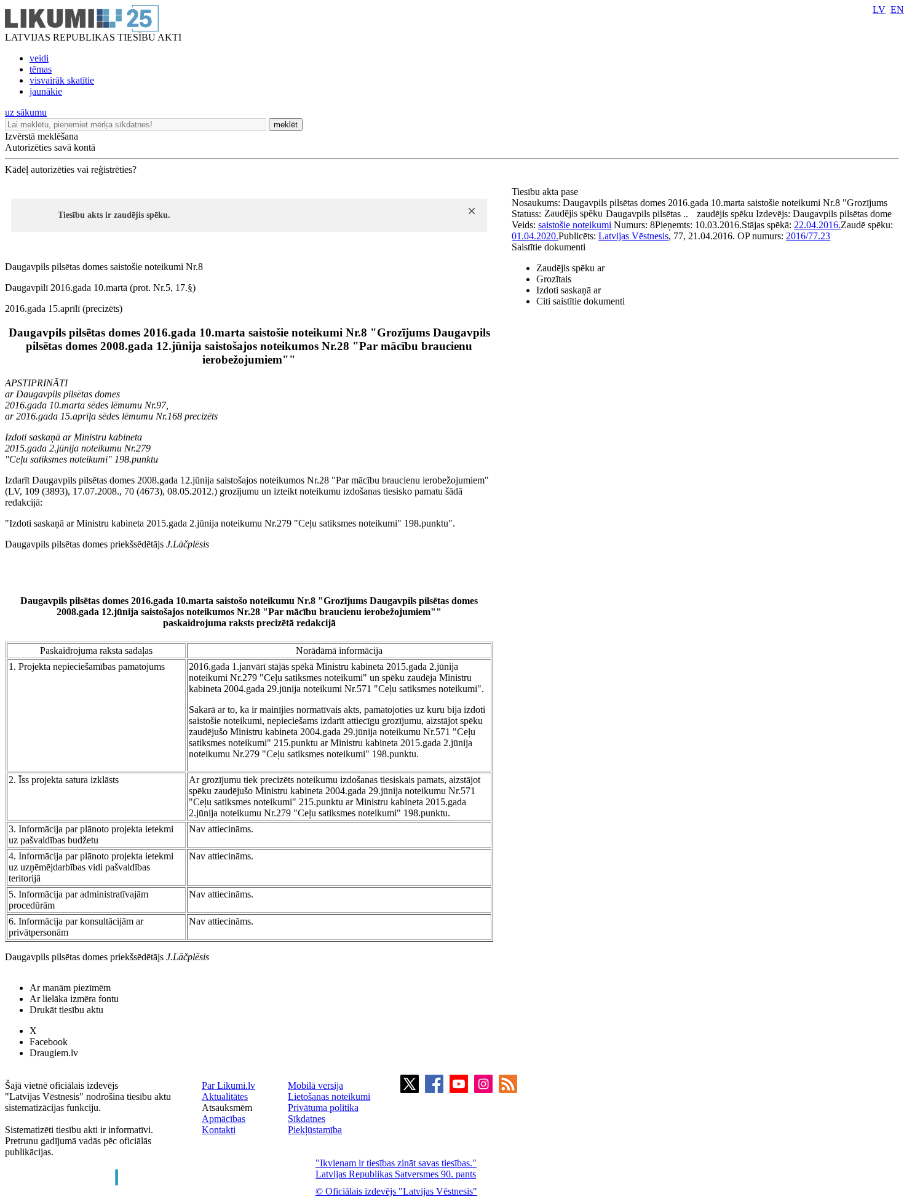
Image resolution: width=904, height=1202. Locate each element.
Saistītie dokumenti (548, 247)
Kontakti (219, 1129)
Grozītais (553, 279)
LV (879, 9)
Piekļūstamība (315, 1129)
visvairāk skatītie (62, 80)
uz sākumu (26, 112)
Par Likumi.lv (228, 1085)
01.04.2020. (535, 236)
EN (897, 9)
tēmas (41, 69)
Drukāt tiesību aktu (66, 1010)
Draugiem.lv (54, 1053)
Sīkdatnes (306, 1118)
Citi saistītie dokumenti (580, 301)
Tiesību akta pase (546, 191)
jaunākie (46, 91)
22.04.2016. (817, 225)
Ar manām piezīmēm (70, 987)
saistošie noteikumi (574, 225)
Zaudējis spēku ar (570, 268)
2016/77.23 (808, 236)
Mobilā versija (315, 1085)
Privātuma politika (323, 1107)
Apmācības (223, 1118)
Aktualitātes (225, 1096)
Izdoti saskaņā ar (568, 290)
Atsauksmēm (227, 1107)
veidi (39, 58)
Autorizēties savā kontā (50, 147)
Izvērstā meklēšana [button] (41, 136)
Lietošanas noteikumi (329, 1096)
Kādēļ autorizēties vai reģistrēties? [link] (71, 169)
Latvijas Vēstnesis (633, 236)
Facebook (49, 1042)
